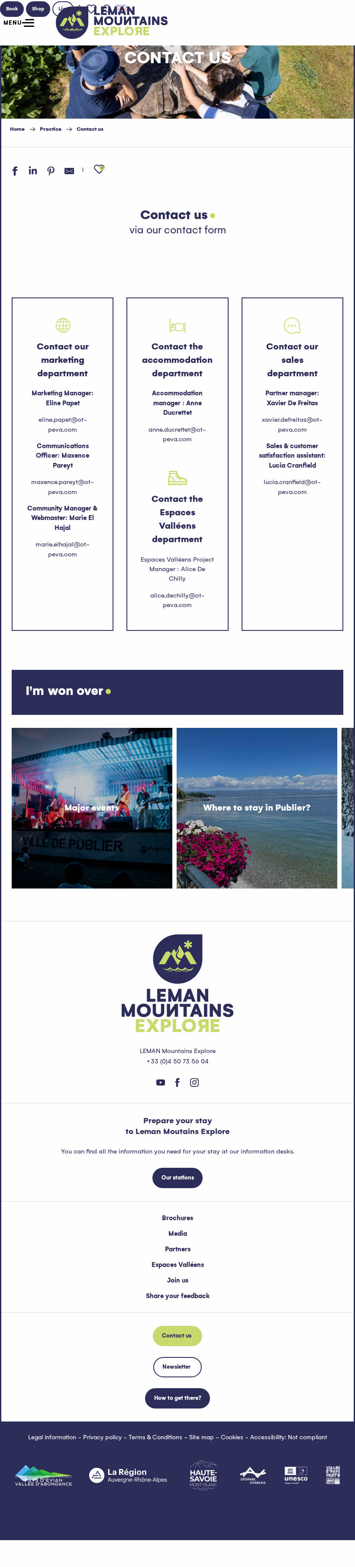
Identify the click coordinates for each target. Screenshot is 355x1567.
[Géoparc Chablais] (253, 1475)
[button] (99, 169)
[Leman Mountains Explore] (112, 22)
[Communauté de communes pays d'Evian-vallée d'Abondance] (43, 1475)
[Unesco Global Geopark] (296, 1475)
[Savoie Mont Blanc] (203, 1475)
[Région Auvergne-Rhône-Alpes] (128, 1475)
